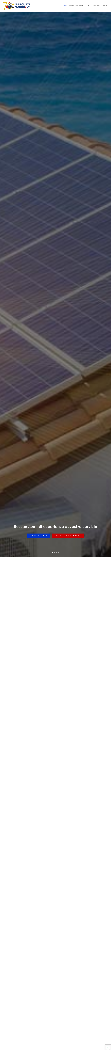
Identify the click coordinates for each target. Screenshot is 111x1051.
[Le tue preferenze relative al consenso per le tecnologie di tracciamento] (108, 1048)
